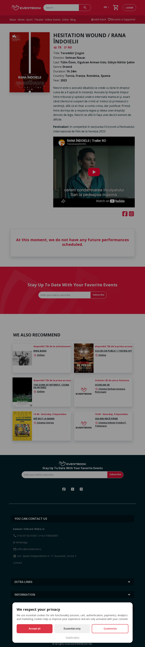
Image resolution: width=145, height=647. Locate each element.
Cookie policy (72, 637)
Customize (110, 628)
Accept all (34, 628)
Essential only (72, 628)
